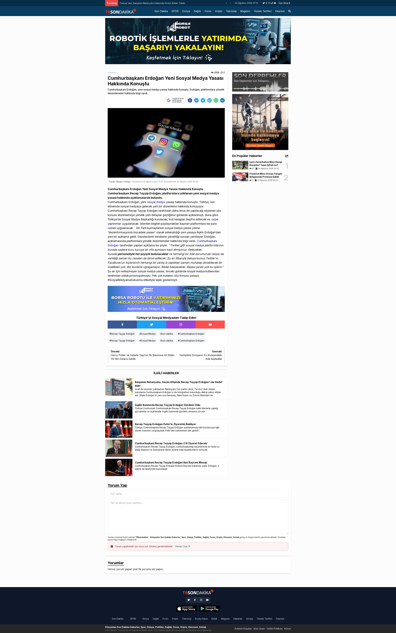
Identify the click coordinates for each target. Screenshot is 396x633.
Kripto (218, 11)
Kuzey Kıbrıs (201, 618)
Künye (287, 628)
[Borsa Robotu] (166, 298)
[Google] (186, 608)
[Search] (289, 11)
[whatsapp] (216, 100)
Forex (208, 11)
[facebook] (190, 100)
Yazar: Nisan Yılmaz (120, 181)
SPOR (175, 11)
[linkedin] (222, 100)
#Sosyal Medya (147, 333)
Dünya (186, 11)
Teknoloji (231, 11)
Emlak (214, 618)
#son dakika (166, 333)
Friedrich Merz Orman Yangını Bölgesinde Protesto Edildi (148, 3)
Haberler (112, 72)
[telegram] (209, 100)
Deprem (280, 11)
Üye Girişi (283, 3)
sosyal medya (156, 202)
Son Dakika (161, 11)
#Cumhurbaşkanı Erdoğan (191, 333)
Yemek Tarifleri (262, 11)
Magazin (245, 11)
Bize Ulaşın (259, 628)
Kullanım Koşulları (243, 628)
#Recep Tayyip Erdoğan (122, 333)
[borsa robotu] (198, 40)
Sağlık (197, 11)
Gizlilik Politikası (274, 628)
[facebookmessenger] (196, 100)
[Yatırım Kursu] (260, 121)
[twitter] (203, 100)
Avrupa (249, 618)
